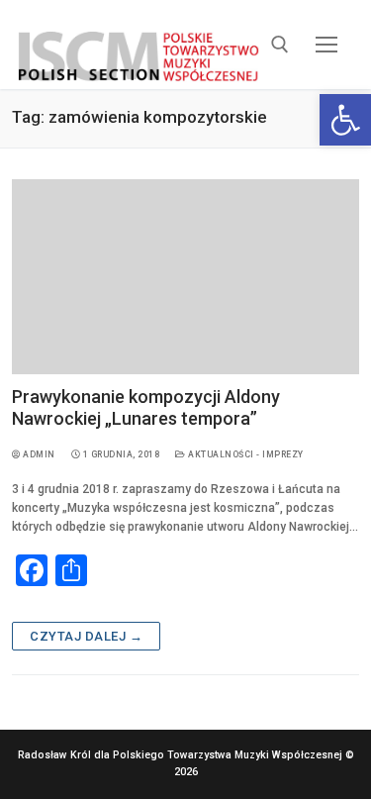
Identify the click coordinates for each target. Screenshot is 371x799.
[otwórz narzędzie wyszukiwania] (280, 44)
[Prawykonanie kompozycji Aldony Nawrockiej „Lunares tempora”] (185, 276)
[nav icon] (327, 44)
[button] (345, 120)
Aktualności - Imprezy (245, 454)
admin (38, 454)
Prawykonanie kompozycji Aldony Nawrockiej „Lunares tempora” (146, 407)
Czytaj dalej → (86, 636)
